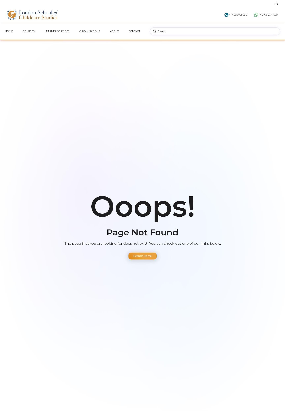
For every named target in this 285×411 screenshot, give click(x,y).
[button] (277, 3)
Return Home (142, 256)
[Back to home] (33, 15)
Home (9, 31)
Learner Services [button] (57, 31)
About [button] (114, 31)
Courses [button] (29, 31)
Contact (134, 31)
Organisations (89, 31)
